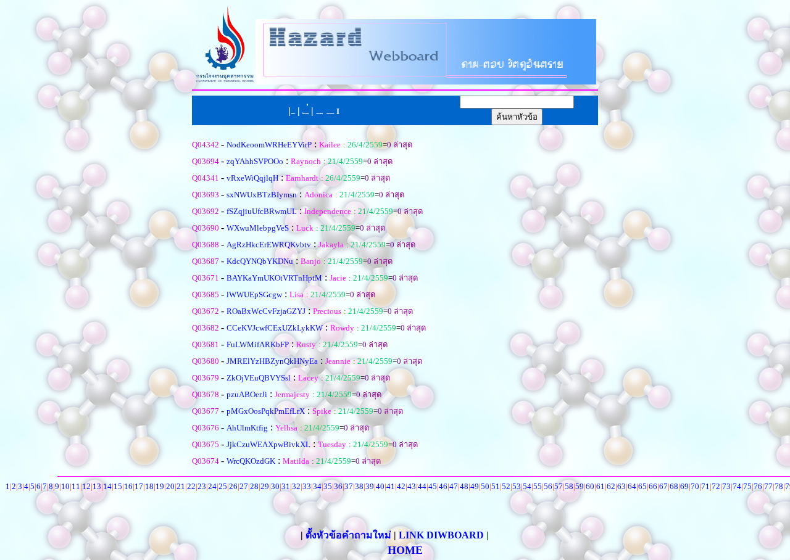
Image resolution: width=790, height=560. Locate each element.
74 (737, 486)
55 (537, 486)
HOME (405, 550)
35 (327, 486)
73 (726, 486)
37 (348, 486)
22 (191, 486)
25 (222, 486)
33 (306, 486)
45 (432, 486)
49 (474, 486)
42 (401, 486)
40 (380, 486)
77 (768, 486)
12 (86, 486)
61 (600, 486)
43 (411, 486)
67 (663, 486)
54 (527, 486)
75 (747, 486)
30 (275, 486)
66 (653, 486)
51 (495, 486)
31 (285, 486)
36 (338, 486)
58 (569, 486)
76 (758, 486)
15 (118, 486)
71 (705, 486)
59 (579, 486)
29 (264, 486)
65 (642, 486)
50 (485, 486)
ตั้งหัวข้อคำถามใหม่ (350, 535)
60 (590, 486)
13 (97, 486)
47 (453, 486)
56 (548, 486)
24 (212, 486)
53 (516, 486)
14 (107, 486)
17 (139, 486)
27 (243, 486)
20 (170, 486)
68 (674, 486)
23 (202, 486)
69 (684, 486)
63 (621, 486)
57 (558, 486)
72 (716, 486)
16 (128, 486)
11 (76, 486)
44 (422, 486)
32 (296, 486)
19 (160, 486)
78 (779, 486)
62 (611, 486)
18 (149, 486)
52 (506, 486)
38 (359, 486)
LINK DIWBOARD (441, 535)
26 (233, 486)
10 (65, 486)
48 (464, 486)
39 (369, 486)
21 (181, 486)
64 (632, 486)
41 (390, 486)
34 (317, 486)
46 (443, 486)
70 (695, 486)
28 (254, 486)
